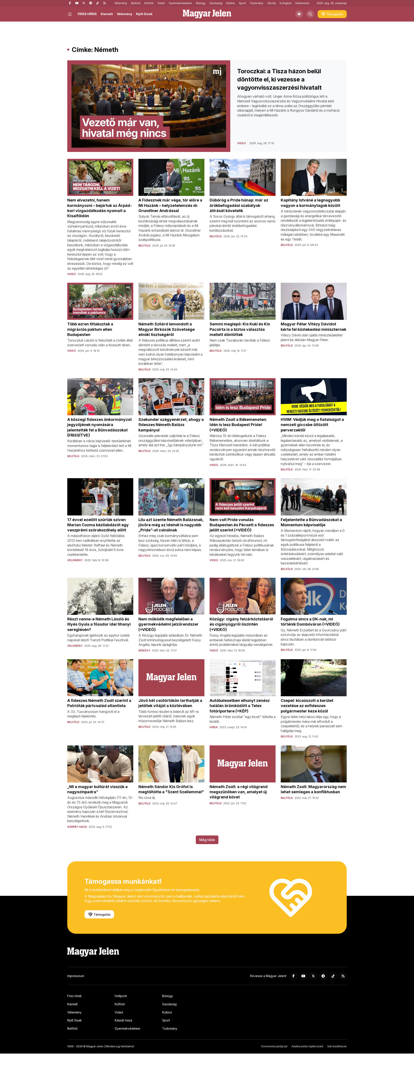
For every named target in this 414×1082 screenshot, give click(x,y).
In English (286, 3)
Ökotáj (271, 3)
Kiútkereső (302, 3)
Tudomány (256, 3)
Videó (161, 3)
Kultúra (230, 3)
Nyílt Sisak (144, 14)
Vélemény (120, 3)
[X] (83, 3)
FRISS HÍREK (87, 14)
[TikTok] (97, 3)
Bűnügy (200, 3)
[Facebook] (69, 3)
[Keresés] (310, 14)
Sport (242, 3)
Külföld (148, 3)
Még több (207, 840)
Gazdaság (215, 3)
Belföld (135, 3)
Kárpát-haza (123, 1020)
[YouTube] (76, 3)
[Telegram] (90, 3)
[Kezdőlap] (207, 14)
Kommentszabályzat (274, 1046)
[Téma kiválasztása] (299, 14)
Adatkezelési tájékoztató (307, 1046)
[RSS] (104, 3)
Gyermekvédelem (180, 3)
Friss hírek (74, 996)
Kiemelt (107, 14)
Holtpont (121, 996)
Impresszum (75, 976)
